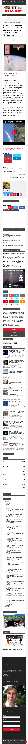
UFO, (10, 40)
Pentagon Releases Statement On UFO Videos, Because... (14, 522)
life (5, 476)
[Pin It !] (8, 161)
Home (5, 18)
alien (6, 463)
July (7, 504)
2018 (6, 608)
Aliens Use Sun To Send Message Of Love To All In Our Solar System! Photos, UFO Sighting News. (16, 352)
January (7, 605)
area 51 (6, 466)
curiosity (6, 469)
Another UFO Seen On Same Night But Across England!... (14, 555)
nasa (10, 18)
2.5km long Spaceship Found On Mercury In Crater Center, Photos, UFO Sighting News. (16, 361)
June (7, 505)
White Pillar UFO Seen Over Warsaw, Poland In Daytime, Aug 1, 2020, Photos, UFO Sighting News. (16, 403)
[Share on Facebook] (8, 155)
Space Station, (6, 40)
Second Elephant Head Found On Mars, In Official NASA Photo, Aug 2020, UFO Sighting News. (16, 412)
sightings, (20, 39)
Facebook (22, 207)
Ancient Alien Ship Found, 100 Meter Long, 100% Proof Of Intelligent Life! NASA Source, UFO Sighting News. (17, 392)
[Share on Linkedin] (17, 158)
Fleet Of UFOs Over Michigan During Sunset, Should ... (13, 553)
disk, (5, 39)
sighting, (16, 39)
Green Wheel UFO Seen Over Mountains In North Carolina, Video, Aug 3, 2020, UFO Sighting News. (16, 433)
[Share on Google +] (8, 158)
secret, (12, 39)
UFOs (18, 19)
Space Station (10, 19)
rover (6, 489)
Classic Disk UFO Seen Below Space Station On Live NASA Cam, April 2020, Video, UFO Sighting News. (13, 30)
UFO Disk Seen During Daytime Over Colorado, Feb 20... (13, 598)
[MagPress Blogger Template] (14, 9)
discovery (7, 471)
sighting (20, 18)
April (7, 508)
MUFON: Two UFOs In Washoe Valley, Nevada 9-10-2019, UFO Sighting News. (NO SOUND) (16, 371)
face (5, 474)
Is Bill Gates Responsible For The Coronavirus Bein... (13, 560)
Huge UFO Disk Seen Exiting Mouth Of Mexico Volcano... (14, 548)
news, (10, 39)
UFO (15, 19)
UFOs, (12, 40)
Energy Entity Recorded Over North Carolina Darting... (13, 575)
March (7, 602)
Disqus (15, 207)
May (7, 506)
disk (8, 18)
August (7, 503)
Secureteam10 (11, 82)
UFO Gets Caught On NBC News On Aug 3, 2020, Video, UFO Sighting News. (16, 422)
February (8, 604)
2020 (6, 501)
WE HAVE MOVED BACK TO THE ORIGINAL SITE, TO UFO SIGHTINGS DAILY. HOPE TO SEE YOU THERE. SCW (16, 444)
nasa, (8, 39)
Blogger (10, 207)
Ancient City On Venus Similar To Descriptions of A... (13, 527)
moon (6, 479)
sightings (5, 19)
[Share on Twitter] (17, 155)
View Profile (8, 192)
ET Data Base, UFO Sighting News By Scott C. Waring (12, 740)
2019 (6, 606)
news (13, 18)
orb (5, 487)
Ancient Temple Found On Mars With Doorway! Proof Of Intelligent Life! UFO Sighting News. (16, 381)
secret (16, 18)
